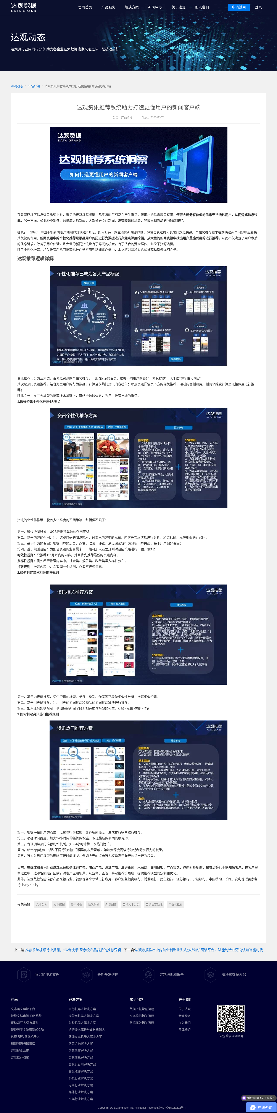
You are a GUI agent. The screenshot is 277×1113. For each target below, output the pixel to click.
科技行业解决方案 (81, 1078)
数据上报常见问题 (142, 1009)
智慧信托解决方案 (81, 1057)
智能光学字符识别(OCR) (27, 1029)
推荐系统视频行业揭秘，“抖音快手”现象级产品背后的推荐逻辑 (73, 950)
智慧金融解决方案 (81, 1043)
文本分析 (41, 904)
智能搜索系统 (20, 1050)
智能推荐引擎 (20, 1057)
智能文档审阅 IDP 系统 (26, 1015)
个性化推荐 (176, 904)
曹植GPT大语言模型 (24, 1022)
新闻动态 (185, 1015)
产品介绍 (34, 86)
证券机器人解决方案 (82, 1009)
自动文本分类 (131, 904)
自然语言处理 (154, 904)
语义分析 (76, 904)
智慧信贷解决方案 (81, 1050)
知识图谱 (111, 904)
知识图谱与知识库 (23, 1043)
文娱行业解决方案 (81, 1099)
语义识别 (93, 904)
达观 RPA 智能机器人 (25, 1036)
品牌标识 (185, 1029)
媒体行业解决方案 (81, 1092)
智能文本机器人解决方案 (85, 1036)
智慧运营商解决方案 (82, 1064)
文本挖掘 (59, 904)
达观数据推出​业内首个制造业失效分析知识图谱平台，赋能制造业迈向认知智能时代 (199, 950)
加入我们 (185, 1022)
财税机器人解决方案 (82, 1022)
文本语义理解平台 (23, 1009)
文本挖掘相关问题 (142, 1015)
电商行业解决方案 (81, 1085)
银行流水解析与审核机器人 (87, 1029)
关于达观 (185, 1009)
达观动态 (17, 86)
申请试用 (239, 7)
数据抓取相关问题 (142, 1022)
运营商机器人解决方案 (84, 1015)
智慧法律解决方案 (81, 1071)
